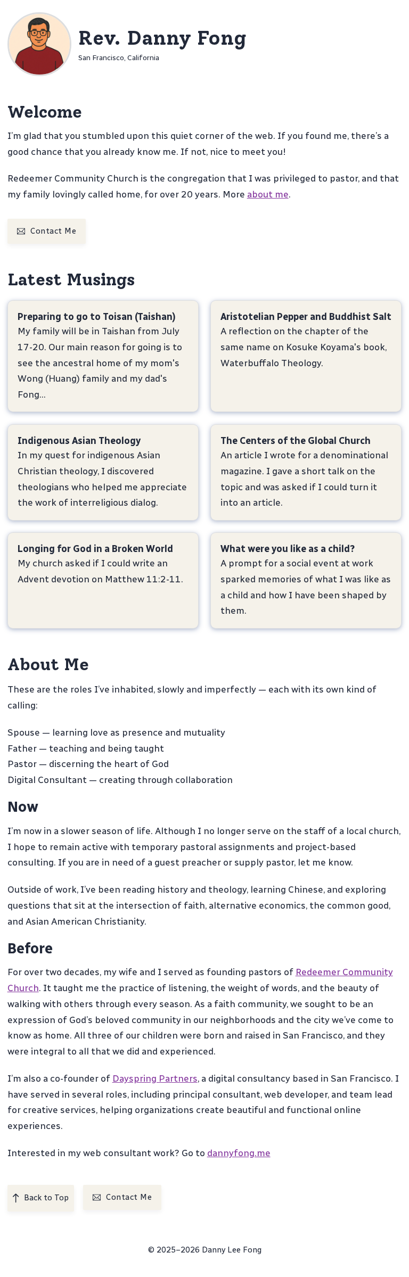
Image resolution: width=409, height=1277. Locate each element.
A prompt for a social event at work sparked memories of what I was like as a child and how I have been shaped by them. (305, 586)
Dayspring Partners (155, 1078)
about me (268, 194)
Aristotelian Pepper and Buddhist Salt (305, 316)
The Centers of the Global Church (295, 440)
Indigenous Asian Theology (78, 440)
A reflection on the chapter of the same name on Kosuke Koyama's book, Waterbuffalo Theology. (303, 346)
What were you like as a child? (287, 548)
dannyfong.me (239, 1152)
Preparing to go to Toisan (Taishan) (96, 316)
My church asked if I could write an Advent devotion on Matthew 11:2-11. (100, 570)
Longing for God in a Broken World (95, 548)
